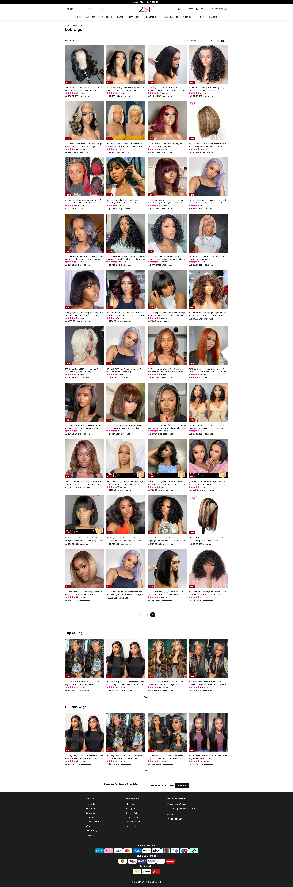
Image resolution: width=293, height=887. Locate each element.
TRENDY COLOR (189, 17)
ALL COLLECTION (91, 17)
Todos (146, 697)
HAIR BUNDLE (151, 17)
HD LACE (120, 17)
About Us (130, 804)
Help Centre (90, 808)
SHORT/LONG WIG (135, 17)
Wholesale (90, 817)
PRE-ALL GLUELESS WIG (169, 17)
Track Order (90, 804)
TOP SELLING (107, 17)
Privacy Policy (131, 808)
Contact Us (90, 813)
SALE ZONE (213, 17)
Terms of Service (133, 817)
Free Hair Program (93, 830)
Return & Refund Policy (95, 822)
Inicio (67, 25)
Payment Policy (132, 826)
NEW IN (201, 17)
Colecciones (77, 25)
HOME (78, 17)
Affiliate (88, 826)
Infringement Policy (134, 822)
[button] (70, 93)
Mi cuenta (90, 835)
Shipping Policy (132, 813)
